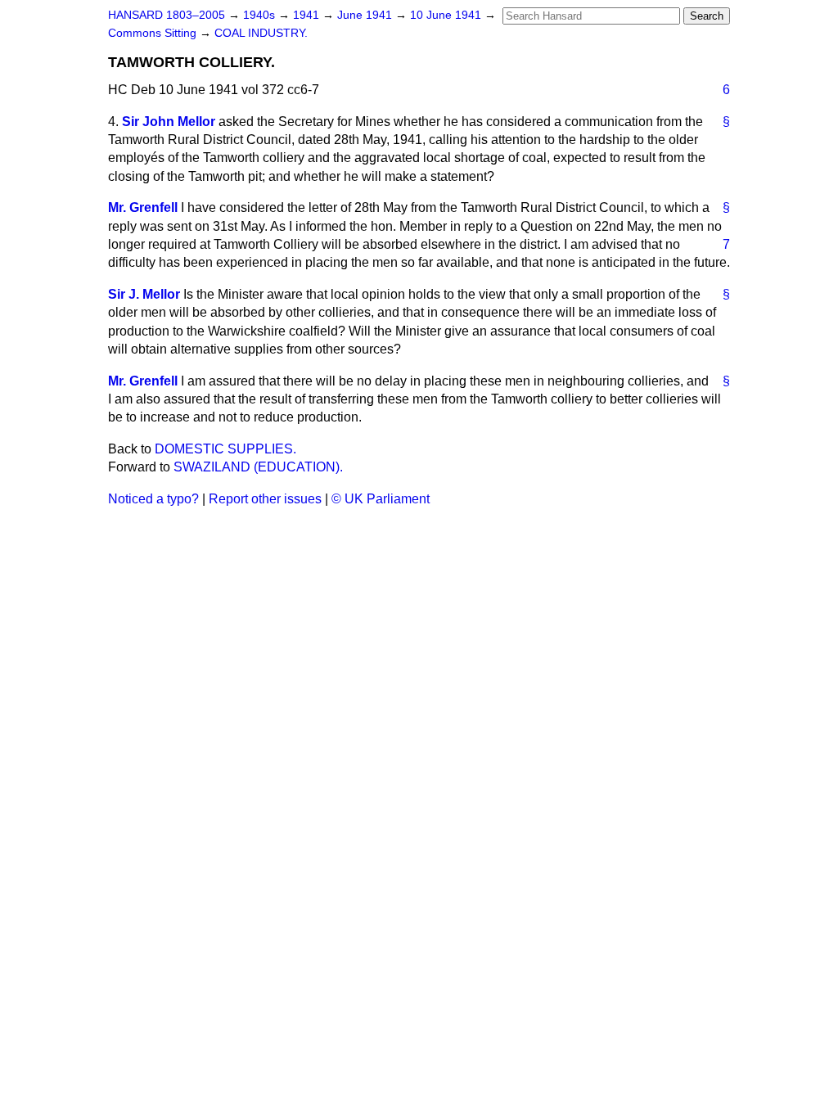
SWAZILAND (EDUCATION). (258, 467)
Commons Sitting (154, 33)
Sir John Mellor (168, 121)
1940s (260, 15)
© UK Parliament (380, 499)
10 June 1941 (447, 15)
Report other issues (265, 499)
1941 (307, 15)
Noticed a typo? (153, 499)
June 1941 (366, 15)
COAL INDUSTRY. (261, 33)
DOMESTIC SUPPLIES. (225, 449)
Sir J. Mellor (144, 294)
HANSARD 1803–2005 (166, 15)
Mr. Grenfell (143, 207)
